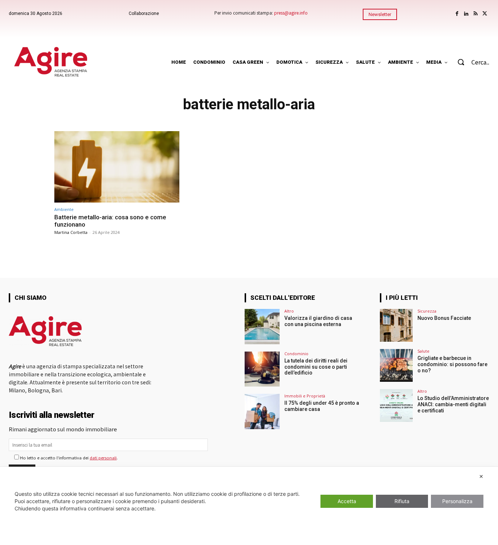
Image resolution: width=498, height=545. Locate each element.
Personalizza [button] (457, 501)
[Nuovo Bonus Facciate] (396, 325)
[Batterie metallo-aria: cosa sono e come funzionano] (116, 166)
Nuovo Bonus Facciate (444, 318)
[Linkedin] (466, 13)
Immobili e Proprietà (304, 396)
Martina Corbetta (70, 232)
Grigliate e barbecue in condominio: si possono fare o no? (452, 364)
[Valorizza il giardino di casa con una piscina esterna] (262, 326)
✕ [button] (481, 476)
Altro (289, 311)
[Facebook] (457, 13)
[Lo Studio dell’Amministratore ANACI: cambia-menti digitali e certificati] (396, 405)
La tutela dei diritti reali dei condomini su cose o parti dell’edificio (315, 367)
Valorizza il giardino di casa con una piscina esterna (318, 321)
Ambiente (64, 209)
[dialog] (249, 506)
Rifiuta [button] (401, 501)
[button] (469, 61)
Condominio (296, 354)
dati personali (103, 457)
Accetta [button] (347, 501)
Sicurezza (426, 311)
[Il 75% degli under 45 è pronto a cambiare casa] (262, 411)
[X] (484, 13)
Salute (423, 351)
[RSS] (475, 13)
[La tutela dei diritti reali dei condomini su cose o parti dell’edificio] (262, 369)
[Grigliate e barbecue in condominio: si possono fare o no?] (396, 365)
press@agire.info (291, 12)
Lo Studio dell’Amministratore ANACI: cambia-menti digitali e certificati (453, 404)
